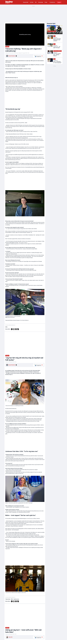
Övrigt (46, 2)
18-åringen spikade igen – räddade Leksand (57, 54)
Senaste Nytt (25, 2)
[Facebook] (14, 329)
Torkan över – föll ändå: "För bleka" (56, 47)
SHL (36, 2)
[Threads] (16, 329)
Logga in (59, 2)
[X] (16, 55)
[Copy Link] (18, 329)
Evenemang (40, 2)
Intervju (7, 46)
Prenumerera (52, 2)
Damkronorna (16, 599)
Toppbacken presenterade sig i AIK (55, 32)
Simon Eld (10, 637)
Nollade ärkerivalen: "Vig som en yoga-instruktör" (57, 39)
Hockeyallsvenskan (52, 31)
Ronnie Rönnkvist (11, 55)
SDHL (6, 326)
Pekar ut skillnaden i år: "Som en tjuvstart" (57, 62)
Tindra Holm (7, 599)
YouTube (31, 2)
